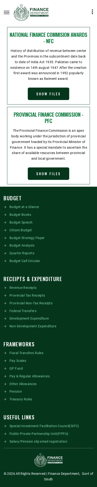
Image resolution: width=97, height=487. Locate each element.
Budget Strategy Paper (27, 238)
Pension (15, 391)
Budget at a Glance (24, 207)
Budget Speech (20, 222)
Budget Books (20, 214)
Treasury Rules (20, 399)
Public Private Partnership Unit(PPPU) (39, 434)
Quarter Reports (21, 253)
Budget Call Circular (24, 261)
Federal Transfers (22, 311)
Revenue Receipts (23, 288)
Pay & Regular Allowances (29, 376)
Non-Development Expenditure (32, 326)
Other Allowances (23, 384)
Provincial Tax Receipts (27, 295)
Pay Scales (17, 361)
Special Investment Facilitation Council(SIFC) (44, 426)
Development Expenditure (29, 318)
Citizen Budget (20, 230)
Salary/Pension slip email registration (38, 441)
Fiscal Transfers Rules (26, 353)
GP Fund (16, 368)
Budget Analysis (21, 245)
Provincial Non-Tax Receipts (31, 303)
